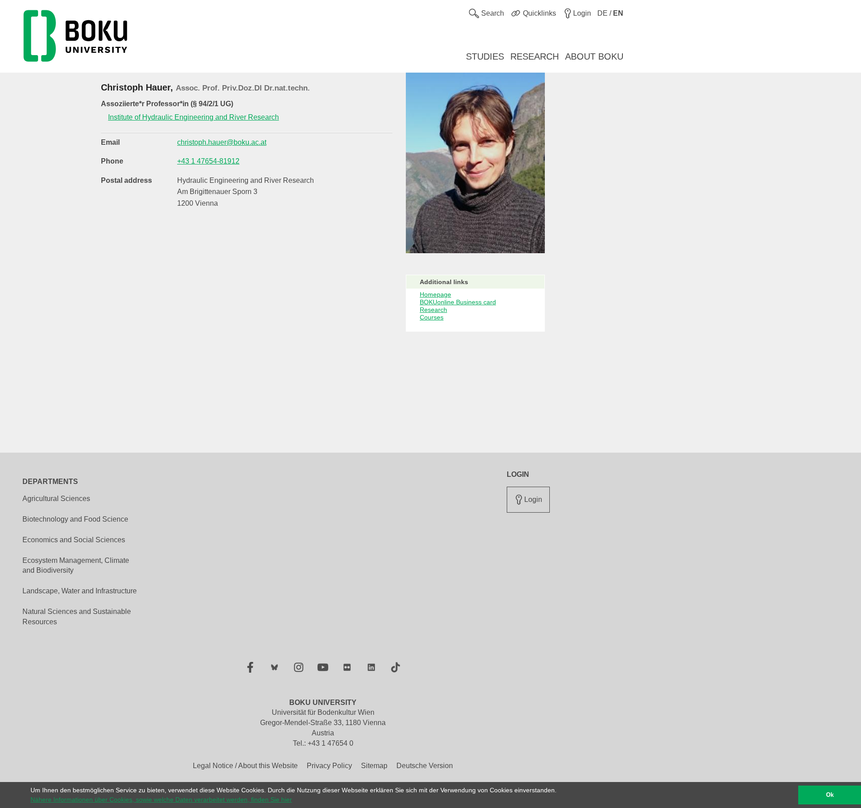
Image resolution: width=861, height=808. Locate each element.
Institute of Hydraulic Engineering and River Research (193, 117)
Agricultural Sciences (56, 498)
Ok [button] (830, 795)
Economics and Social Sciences (73, 540)
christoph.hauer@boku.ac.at (221, 142)
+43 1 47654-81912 (208, 161)
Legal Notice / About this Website (245, 765)
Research (433, 309)
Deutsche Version (424, 765)
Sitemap (374, 765)
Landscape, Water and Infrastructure (79, 591)
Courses (432, 317)
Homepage (435, 294)
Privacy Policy (329, 765)
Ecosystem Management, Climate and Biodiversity (75, 566)
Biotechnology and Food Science (75, 519)
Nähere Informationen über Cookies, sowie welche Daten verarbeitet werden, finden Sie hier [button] (161, 799)
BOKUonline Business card (458, 302)
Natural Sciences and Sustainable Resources (76, 617)
